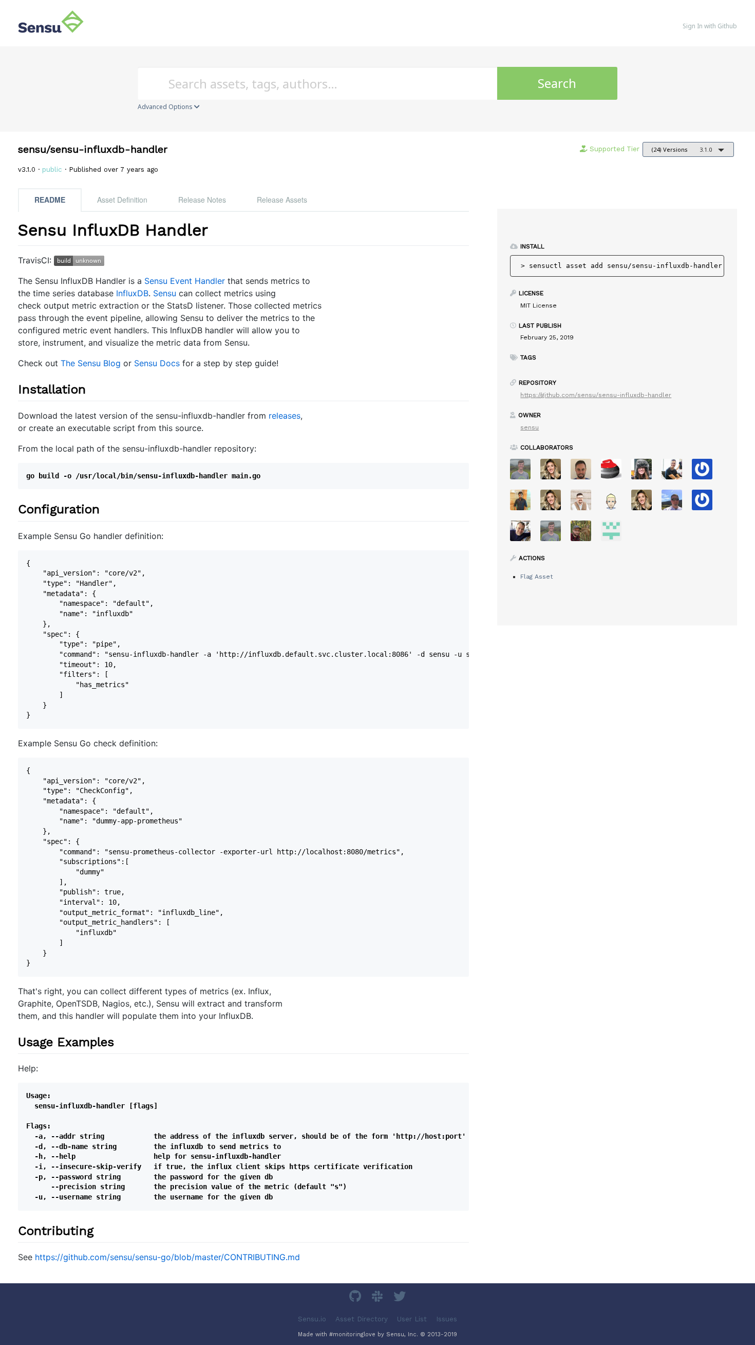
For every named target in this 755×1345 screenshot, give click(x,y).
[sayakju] (524, 503)
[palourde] (676, 472)
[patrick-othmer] (706, 503)
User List (412, 1318)
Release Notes (202, 199)
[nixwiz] (676, 503)
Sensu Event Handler (184, 281)
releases (284, 415)
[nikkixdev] (554, 503)
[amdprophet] (585, 534)
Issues (446, 1318)
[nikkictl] (645, 503)
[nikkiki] (554, 472)
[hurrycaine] (524, 534)
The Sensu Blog (91, 363)
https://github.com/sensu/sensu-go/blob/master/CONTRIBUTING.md (167, 1257)
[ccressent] (585, 472)
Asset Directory (361, 1318)
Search (557, 83)
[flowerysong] (706, 472)
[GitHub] (356, 1298)
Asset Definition (122, 199)
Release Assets (282, 199)
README (49, 199)
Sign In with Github (710, 26)
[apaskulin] (645, 472)
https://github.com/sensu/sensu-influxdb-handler (595, 395)
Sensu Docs (157, 363)
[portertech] (554, 534)
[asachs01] (585, 503)
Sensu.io (312, 1318)
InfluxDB (132, 293)
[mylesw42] (615, 503)
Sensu (164, 293)
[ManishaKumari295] (615, 534)
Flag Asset (536, 576)
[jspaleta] (615, 472)
